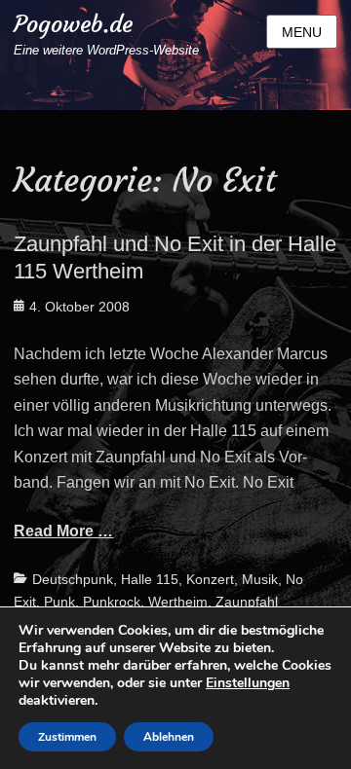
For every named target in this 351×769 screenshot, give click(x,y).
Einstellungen (248, 683)
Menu (302, 32)
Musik (260, 579)
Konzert (210, 579)
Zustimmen (67, 737)
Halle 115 (149, 579)
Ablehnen (168, 737)
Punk (59, 601)
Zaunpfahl (246, 601)
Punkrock (111, 601)
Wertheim (178, 601)
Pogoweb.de (73, 24)
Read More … (63, 531)
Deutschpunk (72, 579)
